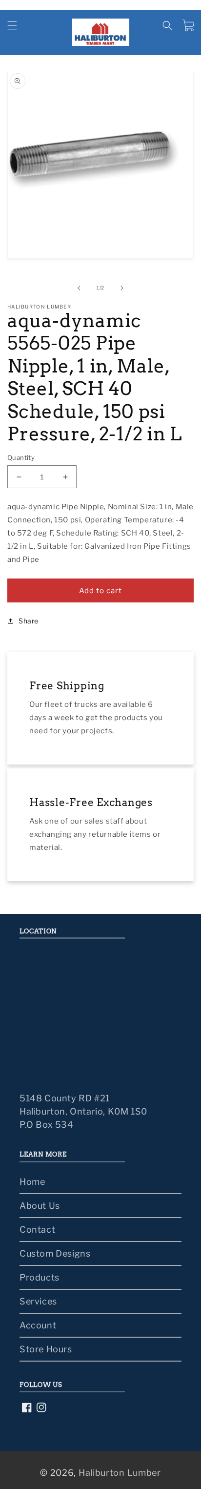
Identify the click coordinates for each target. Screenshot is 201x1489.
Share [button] (29, 621)
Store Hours (46, 1349)
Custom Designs (55, 1253)
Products (40, 1277)
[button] (12, 25)
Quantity (21, 457)
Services (38, 1301)
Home (32, 1182)
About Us (40, 1205)
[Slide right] (122, 288)
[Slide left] (79, 288)
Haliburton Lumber (120, 1473)
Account (38, 1325)
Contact (37, 1229)
